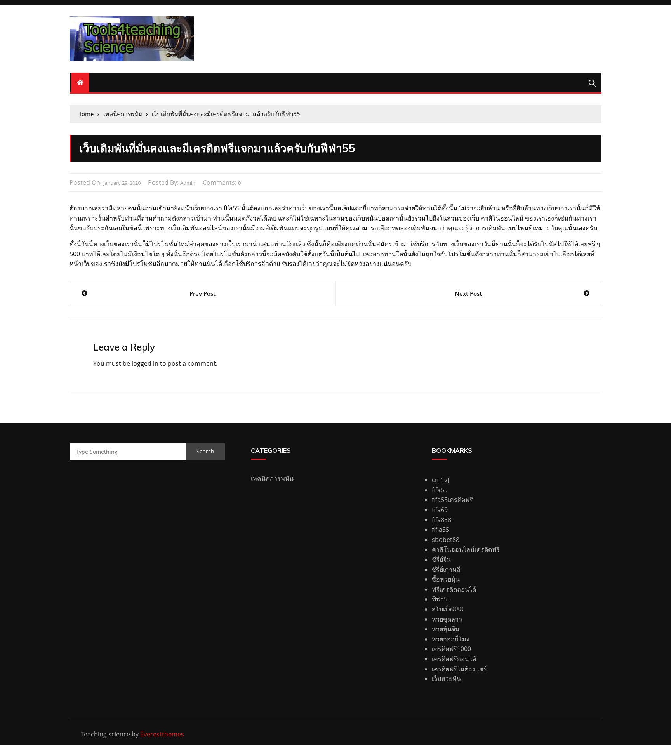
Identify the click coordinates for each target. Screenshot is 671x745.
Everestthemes (162, 734)
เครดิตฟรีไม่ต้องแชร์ (459, 669)
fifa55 (440, 490)
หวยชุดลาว (447, 619)
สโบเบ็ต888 (447, 609)
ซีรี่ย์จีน (441, 559)
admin (187, 182)
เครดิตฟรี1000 (451, 648)
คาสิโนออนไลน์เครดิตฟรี (466, 549)
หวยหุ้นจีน (445, 629)
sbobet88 (445, 539)
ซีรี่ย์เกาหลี (446, 569)
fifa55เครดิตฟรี (452, 499)
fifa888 (441, 520)
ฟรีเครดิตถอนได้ (454, 589)
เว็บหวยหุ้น (446, 678)
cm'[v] (440, 480)
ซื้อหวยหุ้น (446, 579)
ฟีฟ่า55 (441, 599)
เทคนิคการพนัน (272, 478)
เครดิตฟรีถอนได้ (454, 659)
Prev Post (202, 293)
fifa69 (440, 509)
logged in (145, 363)
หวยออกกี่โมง (450, 639)
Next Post (468, 293)
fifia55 (440, 529)
